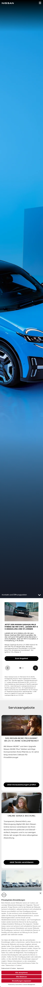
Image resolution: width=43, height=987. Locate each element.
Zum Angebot (21, 658)
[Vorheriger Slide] (7, 667)
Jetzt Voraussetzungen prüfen (21, 785)
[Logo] (8, 3)
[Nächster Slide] (35, 667)
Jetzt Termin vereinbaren (21, 862)
